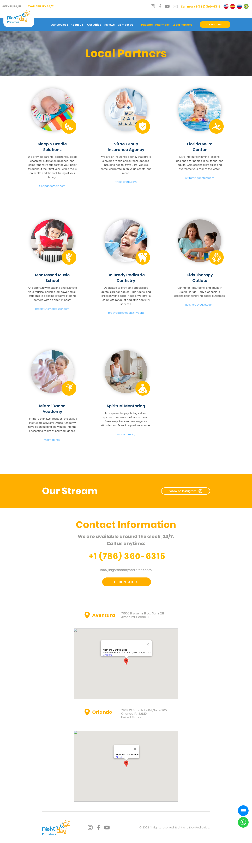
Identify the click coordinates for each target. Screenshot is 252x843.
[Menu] (243, 810)
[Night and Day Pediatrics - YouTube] (167, 6)
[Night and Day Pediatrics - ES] (232, 6)
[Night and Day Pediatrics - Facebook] (160, 6)
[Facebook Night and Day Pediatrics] (98, 827)
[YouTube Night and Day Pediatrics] (107, 827)
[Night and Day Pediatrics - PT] (246, 6)
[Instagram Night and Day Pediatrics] (90, 827)
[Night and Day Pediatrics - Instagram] (153, 6)
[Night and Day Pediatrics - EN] (226, 6)
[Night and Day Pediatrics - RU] (239, 6)
